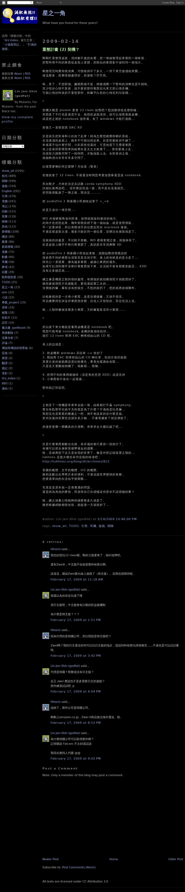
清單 (5, 307)
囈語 (5, 236)
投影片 (6, 317)
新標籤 (6, 231)
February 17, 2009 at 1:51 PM (76, 620)
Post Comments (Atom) (79, 867)
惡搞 (5, 353)
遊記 (5, 368)
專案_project (10, 302)
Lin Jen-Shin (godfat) (65, 589)
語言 (5, 322)
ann (4, 292)
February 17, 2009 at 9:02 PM (76, 758)
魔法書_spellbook (13, 327)
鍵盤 (5, 312)
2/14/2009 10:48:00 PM (117, 519)
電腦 (5, 201)
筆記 (5, 206)
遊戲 (5, 186)
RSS (27, 73)
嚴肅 (5, 241)
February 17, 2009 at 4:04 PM (76, 691)
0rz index (11, 40)
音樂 (5, 216)
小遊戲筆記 (12, 44)
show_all (8, 171)
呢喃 (5, 221)
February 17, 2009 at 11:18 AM (77, 579)
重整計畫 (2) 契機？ (60, 49)
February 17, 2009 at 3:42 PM (76, 655)
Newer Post (50, 859)
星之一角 (7, 287)
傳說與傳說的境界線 (15, 348)
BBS (5, 383)
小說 (5, 297)
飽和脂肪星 (9, 277)
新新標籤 (7, 246)
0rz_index (9, 378)
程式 (5, 176)
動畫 (5, 257)
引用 (5, 196)
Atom (18, 73)
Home (113, 859)
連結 (5, 388)
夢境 (5, 267)
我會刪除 (7, 332)
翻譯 (5, 363)
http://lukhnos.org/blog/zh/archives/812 (75, 461)
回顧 (5, 211)
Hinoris (56, 549)
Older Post (175, 859)
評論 (5, 343)
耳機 (5, 262)
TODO (6, 282)
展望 (5, 358)
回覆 (5, 272)
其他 (5, 226)
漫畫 (5, 252)
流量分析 (7, 338)
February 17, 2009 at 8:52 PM (76, 722)
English (7, 191)
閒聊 (5, 181)
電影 (5, 373)
